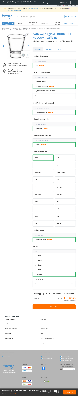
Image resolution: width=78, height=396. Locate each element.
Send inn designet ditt (8, 354)
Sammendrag (13, 393)
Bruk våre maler (7, 356)
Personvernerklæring (66, 356)
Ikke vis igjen (63, 2)
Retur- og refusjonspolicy (67, 358)
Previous (3, 46)
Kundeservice (58, 5)
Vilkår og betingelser (66, 354)
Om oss (25, 354)
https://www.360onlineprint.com (15, 10)
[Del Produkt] (27, 35)
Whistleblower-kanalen (66, 360)
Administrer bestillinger (47, 358)
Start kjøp (54, 307)
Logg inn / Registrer (69, 23)
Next (29, 46)
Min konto (44, 356)
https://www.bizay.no (33, 8)
